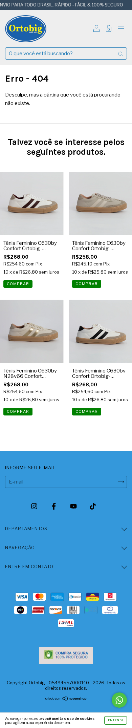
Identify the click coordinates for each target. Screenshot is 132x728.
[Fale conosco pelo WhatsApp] (119, 700)
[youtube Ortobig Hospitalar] (74, 507)
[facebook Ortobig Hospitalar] (54, 507)
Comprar (18, 283)
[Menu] (120, 29)
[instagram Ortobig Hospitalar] (34, 507)
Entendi (115, 720)
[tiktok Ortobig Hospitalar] (93, 507)
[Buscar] (120, 54)
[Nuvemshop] (66, 699)
